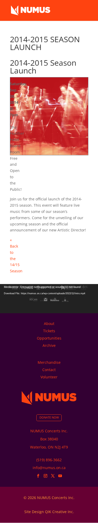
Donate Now (49, 417)
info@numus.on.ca (49, 467)
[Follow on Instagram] (45, 475)
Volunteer (49, 376)
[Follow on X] (52, 475)
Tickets (49, 330)
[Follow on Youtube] (60, 475)
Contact (49, 369)
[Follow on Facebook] (38, 475)
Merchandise (49, 362)
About (49, 323)
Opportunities (49, 338)
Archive (49, 345)
